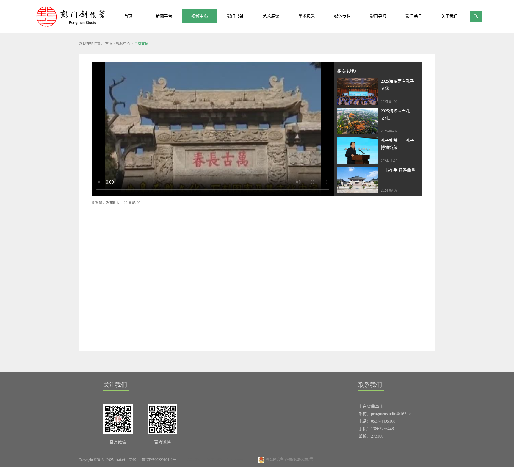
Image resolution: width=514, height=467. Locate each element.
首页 (128, 16)
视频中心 (123, 44)
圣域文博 (141, 44)
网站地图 (193, 460)
